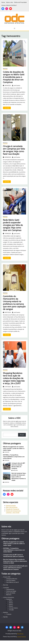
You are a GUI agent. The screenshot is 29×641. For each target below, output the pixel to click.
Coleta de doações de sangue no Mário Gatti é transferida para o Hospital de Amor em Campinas (13, 77)
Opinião (5, 617)
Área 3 (11, 604)
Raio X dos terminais (11, 507)
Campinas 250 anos (11, 579)
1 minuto (8, 614)
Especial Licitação (11, 505)
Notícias (5, 68)
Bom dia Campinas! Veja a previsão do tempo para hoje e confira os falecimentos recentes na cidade (19, 476)
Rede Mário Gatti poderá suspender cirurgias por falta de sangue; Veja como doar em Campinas (13, 225)
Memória (8, 595)
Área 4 (11, 606)
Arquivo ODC (6, 577)
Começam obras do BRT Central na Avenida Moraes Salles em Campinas (18, 465)
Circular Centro (13, 608)
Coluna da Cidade (11, 591)
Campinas (9, 599)
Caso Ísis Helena (10, 580)
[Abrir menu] (14, 28)
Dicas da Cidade (10, 593)
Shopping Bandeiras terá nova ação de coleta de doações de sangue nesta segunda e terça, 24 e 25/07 (14, 378)
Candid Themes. (21, 636)
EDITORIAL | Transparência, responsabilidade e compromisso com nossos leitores (14, 456)
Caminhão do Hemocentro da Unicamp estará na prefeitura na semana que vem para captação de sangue (14, 302)
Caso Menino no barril (12, 582)
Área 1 (11, 601)
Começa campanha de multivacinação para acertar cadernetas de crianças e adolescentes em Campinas (15, 567)
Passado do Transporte (12, 509)
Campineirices (10, 589)
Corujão (11, 610)
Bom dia (5, 585)
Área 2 (11, 603)
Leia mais (8, 108)
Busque (22, 435)
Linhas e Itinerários (8, 597)
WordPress (20, 633)
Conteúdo (6, 587)
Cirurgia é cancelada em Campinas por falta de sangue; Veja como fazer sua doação (14, 150)
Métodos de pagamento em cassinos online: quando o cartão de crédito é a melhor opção (13, 448)
